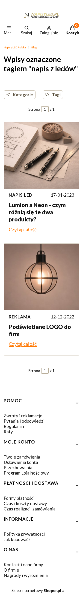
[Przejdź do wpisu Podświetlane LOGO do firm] (41, 277)
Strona (34, 109)
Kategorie (23, 94)
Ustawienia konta (21, 462)
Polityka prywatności (24, 534)
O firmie (11, 570)
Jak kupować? (17, 539)
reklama (20, 316)
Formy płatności (19, 498)
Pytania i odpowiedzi (24, 421)
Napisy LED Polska (15, 47)
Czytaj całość (23, 229)
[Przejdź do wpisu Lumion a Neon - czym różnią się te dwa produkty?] (41, 155)
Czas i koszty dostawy (25, 503)
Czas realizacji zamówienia (30, 508)
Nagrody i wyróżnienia (26, 575)
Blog (34, 47)
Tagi (56, 94)
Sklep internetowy (36, 590)
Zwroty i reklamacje (23, 415)
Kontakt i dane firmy (23, 564)
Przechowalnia (18, 467)
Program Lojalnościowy (26, 472)
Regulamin (14, 426)
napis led (21, 195)
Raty (8, 431)
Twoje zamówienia (22, 457)
